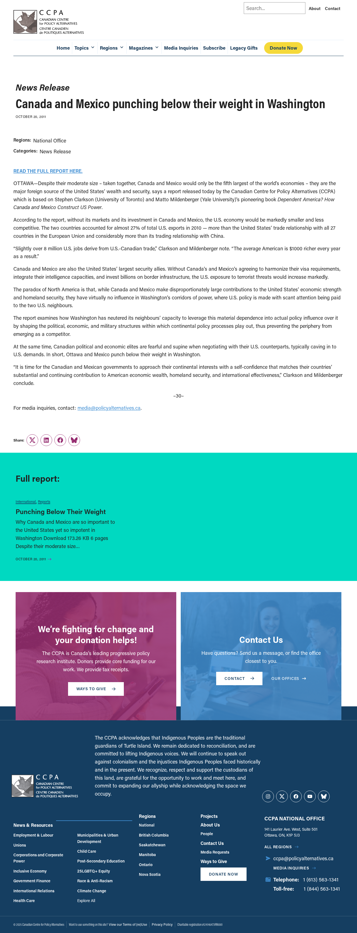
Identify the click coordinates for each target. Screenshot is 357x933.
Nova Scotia (150, 874)
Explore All (86, 900)
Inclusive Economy (30, 871)
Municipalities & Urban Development (97, 838)
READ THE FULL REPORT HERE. (48, 171)
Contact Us (212, 843)
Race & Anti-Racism (95, 880)
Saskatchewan (152, 844)
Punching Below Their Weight (61, 511)
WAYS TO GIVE (91, 688)
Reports (44, 501)
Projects (209, 816)
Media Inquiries (181, 48)
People (207, 833)
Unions (19, 845)
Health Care (24, 900)
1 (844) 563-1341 (322, 888)
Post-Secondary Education (101, 861)
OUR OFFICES (285, 678)
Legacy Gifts (244, 48)
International (26, 501)
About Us (210, 825)
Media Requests (215, 852)
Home (63, 48)
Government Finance (31, 880)
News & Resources (33, 825)
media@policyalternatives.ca (109, 407)
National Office (49, 140)
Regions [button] (109, 48)
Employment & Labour (33, 835)
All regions (278, 846)
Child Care (86, 851)
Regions (147, 816)
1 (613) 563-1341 (321, 879)
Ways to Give (214, 861)
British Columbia (154, 835)
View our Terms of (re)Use (128, 924)
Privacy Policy (162, 924)
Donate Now (283, 48)
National (147, 825)
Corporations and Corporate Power (38, 858)
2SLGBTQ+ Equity (93, 871)
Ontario (146, 864)
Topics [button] (81, 48)
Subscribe (214, 48)
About (314, 8)
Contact (332, 8)
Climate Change (91, 890)
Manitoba (147, 854)
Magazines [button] (141, 48)
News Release (55, 151)
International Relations (33, 890)
